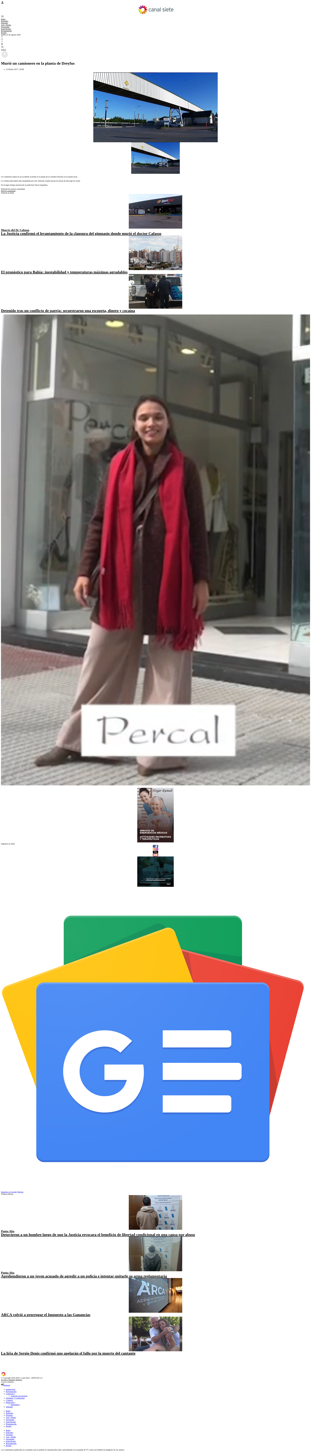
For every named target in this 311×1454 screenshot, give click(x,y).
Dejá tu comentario (8, 191)
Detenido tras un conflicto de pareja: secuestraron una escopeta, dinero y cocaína (68, 310)
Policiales (4, 21)
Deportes (4, 23)
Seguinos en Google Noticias (12, 1192)
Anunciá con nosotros (19, 1396)
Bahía (3, 19)
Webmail (9, 1407)
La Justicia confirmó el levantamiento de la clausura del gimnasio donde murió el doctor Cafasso (81, 233)
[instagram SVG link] (155, 39)
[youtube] (155, 855)
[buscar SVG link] (155, 47)
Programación (6, 31)
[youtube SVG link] (155, 44)
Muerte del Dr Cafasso (15, 230)
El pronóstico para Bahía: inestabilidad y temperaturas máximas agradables (64, 272)
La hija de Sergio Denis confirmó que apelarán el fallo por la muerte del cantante (68, 1353)
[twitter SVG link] (155, 42)
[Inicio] (155, 9)
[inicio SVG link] (155, 1374)
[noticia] (155, 211)
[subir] (4, 57)
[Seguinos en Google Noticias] (153, 1190)
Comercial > (10, 1394)
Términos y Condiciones (15, 1398)
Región (4, 33)
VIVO (3, 50)
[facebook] (155, 846)
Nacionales (5, 27)
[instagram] (155, 849)
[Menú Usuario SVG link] (155, 2)
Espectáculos (6, 29)
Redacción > (11, 1402)
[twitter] (155, 852)
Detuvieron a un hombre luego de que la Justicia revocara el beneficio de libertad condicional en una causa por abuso (98, 1234)
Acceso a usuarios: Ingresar (11, 1380)
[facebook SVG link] (155, 37)
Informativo (15, 1405)
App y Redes (6, 25)
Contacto (9, 1400)
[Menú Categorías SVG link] (155, 16)
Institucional (10, 1389)
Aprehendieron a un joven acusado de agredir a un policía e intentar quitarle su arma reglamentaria (84, 1276)
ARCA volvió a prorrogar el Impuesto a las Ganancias (45, 1314)
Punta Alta (7, 1231)
